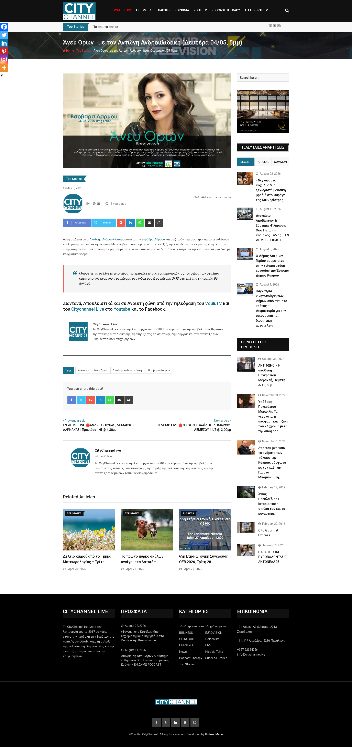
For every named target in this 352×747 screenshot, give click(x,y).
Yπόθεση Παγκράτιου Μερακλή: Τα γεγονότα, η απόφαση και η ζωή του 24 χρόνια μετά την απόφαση (273, 416)
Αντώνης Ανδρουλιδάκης (106, 239)
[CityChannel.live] (99, 204)
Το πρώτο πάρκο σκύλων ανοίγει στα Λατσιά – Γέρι (132, 27)
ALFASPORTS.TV (256, 10)
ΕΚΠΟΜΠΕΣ (144, 10)
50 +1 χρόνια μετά (191, 626)
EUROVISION (213, 633)
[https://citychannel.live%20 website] (94, 204)
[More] (4, 67)
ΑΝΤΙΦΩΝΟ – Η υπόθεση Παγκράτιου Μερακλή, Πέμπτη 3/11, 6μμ (271, 375)
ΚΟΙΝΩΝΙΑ (182, 10)
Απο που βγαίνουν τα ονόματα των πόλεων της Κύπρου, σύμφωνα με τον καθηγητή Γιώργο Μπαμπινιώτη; (272, 462)
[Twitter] (4, 35)
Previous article (75, 420)
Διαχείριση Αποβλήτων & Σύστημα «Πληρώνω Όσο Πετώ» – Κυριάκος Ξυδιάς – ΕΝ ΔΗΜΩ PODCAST (145, 660)
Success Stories (216, 658)
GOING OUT (187, 639)
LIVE (208, 645)
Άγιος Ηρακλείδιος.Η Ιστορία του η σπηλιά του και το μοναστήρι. (271, 504)
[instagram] (70, 353)
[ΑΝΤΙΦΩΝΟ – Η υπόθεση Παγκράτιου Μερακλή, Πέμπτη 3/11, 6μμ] (246, 364)
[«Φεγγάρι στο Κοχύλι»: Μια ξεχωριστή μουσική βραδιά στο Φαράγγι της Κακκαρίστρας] (245, 178)
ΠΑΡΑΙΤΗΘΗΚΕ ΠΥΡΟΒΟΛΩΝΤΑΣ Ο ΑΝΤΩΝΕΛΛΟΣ (272, 557)
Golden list (212, 639)
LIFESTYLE (186, 645)
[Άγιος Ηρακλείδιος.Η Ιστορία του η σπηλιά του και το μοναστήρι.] (246, 492)
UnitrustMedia (214, 734)
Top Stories (83, 50)
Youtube (122, 309)
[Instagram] (4, 59)
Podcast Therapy (190, 658)
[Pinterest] (4, 51)
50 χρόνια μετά (215, 626)
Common (280, 161)
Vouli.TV (213, 303)
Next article (221, 420)
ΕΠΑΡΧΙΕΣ (163, 10)
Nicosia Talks (214, 652)
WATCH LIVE (123, 10)
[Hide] (1, 75)
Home (70, 50)
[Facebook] (4, 27)
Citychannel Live (87, 309)
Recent (245, 161)
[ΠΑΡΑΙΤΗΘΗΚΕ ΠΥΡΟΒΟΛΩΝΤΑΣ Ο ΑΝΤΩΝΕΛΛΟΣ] (246, 550)
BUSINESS (186, 633)
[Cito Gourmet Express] (246, 527)
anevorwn (83, 370)
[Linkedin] (4, 43)
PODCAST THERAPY (225, 10)
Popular (263, 161)
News (183, 652)
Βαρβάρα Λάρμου (153, 239)
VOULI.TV (200, 10)
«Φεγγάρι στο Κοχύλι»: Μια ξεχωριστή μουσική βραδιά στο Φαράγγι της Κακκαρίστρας (271, 190)
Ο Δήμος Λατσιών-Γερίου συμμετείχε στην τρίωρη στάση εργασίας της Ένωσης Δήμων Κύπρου (272, 265)
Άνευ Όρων (101, 370)
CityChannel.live (108, 450)
